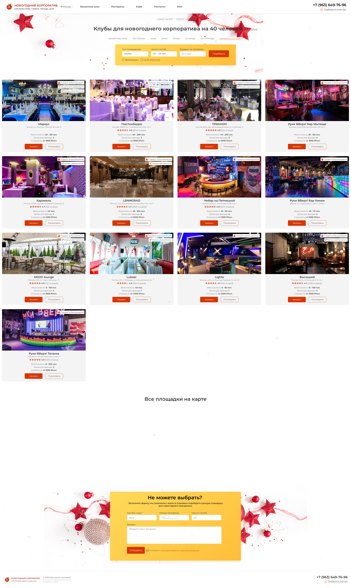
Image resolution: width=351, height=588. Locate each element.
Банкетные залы (90, 6)
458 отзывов (139, 283)
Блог (179, 6)
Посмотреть (54, 146)
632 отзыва (51, 207)
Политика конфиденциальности (57, 579)
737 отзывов (52, 283)
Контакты (159, 6)
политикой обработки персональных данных (179, 550)
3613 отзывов (227, 207)
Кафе (139, 6)
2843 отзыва (139, 130)
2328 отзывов (315, 283)
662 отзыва (227, 283)
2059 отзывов (139, 207)
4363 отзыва (52, 360)
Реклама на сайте (50, 582)
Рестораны (117, 6)
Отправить (136, 550)
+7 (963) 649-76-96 (329, 5)
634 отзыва (227, 130)
